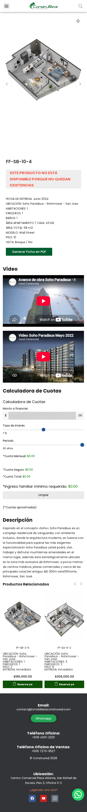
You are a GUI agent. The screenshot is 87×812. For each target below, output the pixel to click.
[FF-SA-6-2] (64, 616)
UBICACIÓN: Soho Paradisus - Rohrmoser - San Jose (20, 656)
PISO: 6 (49, 667)
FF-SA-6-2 (64, 648)
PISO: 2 (7, 667)
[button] (6, 6)
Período (8, 441)
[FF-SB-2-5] (22, 616)
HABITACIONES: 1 (14, 662)
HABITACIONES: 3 (56, 662)
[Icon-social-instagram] (54, 798)
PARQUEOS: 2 (53, 664)
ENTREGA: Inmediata (17, 669)
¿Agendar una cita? (43, 790)
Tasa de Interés (14, 426)
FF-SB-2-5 (22, 648)
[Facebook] (32, 798)
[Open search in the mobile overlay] (81, 6)
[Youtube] (43, 798)
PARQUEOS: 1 (11, 664)
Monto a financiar (15, 409)
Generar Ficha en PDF (29, 251)
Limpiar (43, 495)
